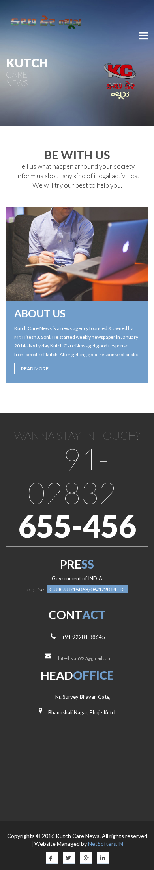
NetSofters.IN (105, 843)
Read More (35, 369)
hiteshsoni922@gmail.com (85, 658)
